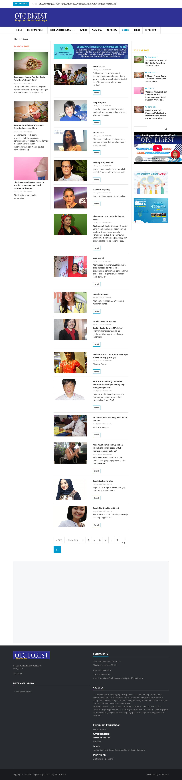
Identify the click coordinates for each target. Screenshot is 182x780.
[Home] (31, 17)
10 (123, 543)
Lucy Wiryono (99, 102)
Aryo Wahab (98, 258)
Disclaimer (18, 673)
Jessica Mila (98, 132)
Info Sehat (150, 30)
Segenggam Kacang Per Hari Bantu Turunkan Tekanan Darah (156, 63)
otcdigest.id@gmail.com (132, 678)
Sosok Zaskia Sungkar (103, 481)
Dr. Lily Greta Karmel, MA (104, 321)
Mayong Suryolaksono (103, 162)
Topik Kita (112, 30)
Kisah (137, 30)
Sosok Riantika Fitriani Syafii (106, 508)
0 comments (28, 83)
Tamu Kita (97, 30)
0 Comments (107, 70)
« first (59, 540)
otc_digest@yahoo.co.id (110, 678)
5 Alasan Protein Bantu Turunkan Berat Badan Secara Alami (155, 79)
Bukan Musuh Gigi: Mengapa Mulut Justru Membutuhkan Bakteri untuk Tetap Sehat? (155, 114)
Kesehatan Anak (35, 30)
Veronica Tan (99, 66)
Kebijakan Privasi (23, 691)
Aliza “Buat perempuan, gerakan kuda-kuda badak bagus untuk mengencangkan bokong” (108, 448)
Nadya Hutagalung (101, 189)
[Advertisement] (91, 600)
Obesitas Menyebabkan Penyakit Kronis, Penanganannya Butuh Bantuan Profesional (77, 4)
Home (19, 30)
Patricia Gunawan (101, 294)
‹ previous (72, 540)
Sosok (125, 30)
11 (57, 549)
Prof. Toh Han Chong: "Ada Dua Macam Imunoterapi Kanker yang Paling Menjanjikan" (108, 384)
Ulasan (83, 30)
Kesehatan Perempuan (61, 30)
